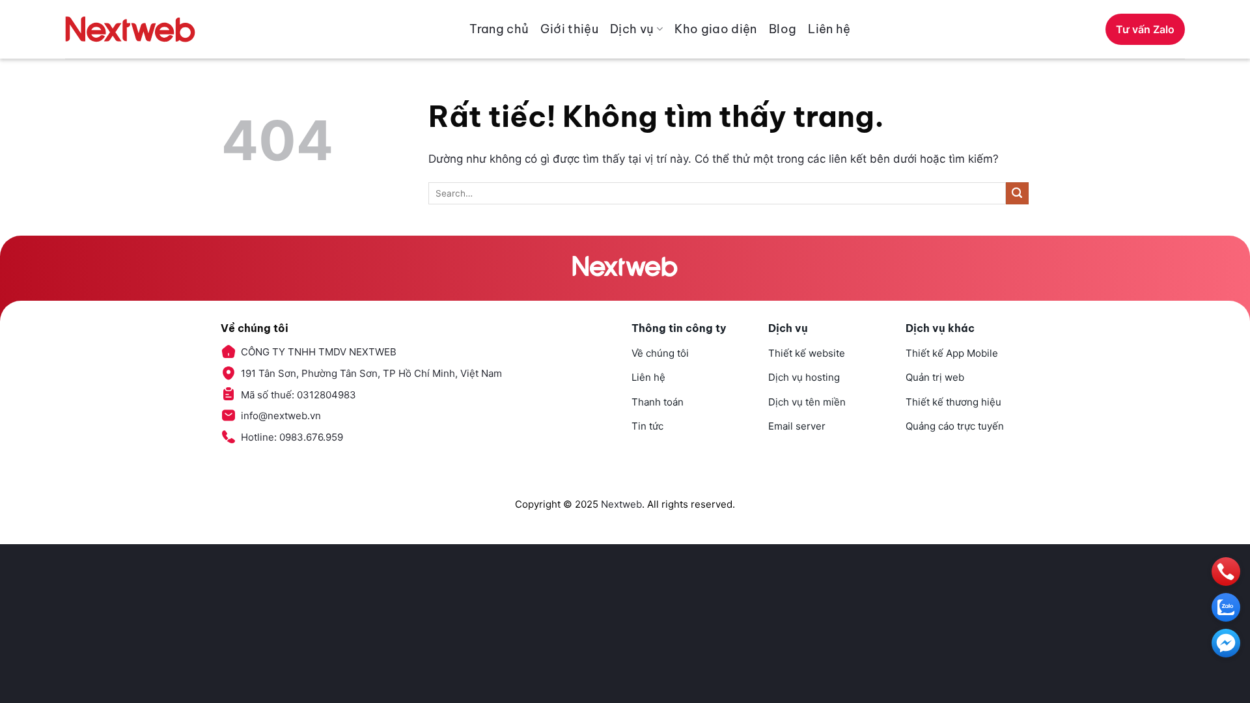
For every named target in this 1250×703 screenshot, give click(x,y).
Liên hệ (829, 28)
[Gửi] (1017, 193)
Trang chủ (499, 28)
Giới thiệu (569, 28)
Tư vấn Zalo (1145, 29)
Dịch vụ (632, 28)
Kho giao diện (715, 28)
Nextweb (621, 504)
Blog (782, 28)
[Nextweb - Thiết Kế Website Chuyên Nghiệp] (130, 29)
